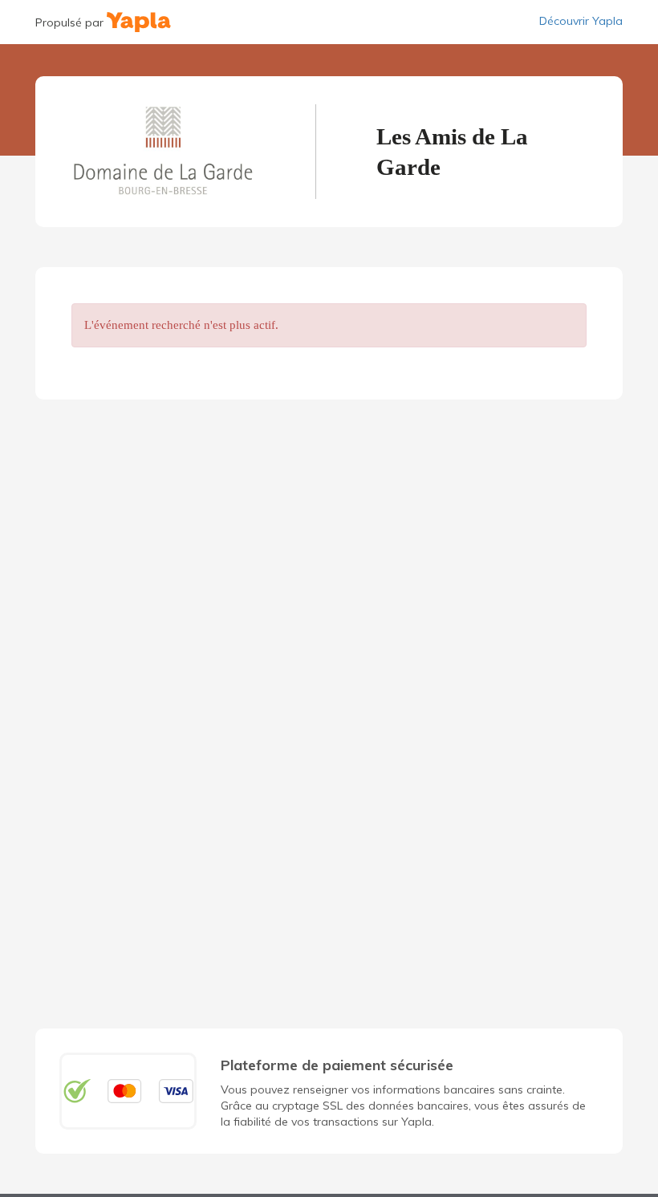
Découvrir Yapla (581, 21)
